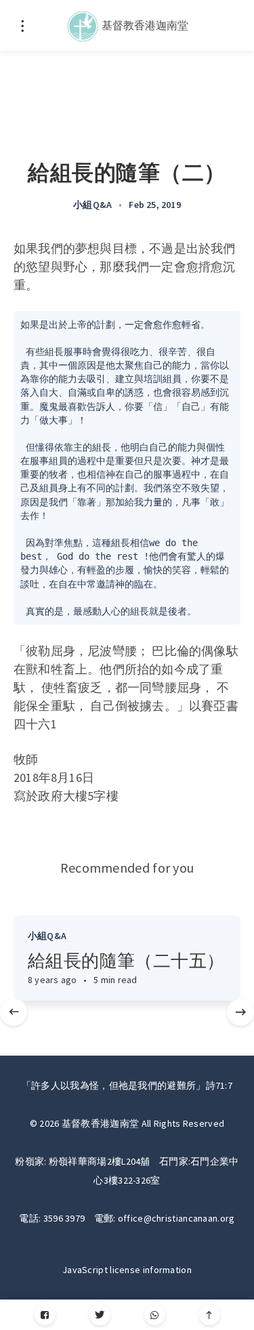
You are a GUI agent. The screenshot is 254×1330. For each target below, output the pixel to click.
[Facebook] (45, 1314)
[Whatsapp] (154, 1314)
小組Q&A (92, 205)
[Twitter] (99, 1314)
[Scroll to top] (209, 1314)
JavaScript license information (127, 1270)
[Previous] (13, 1012)
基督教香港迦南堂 (144, 24)
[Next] (240, 1012)
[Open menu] (22, 25)
